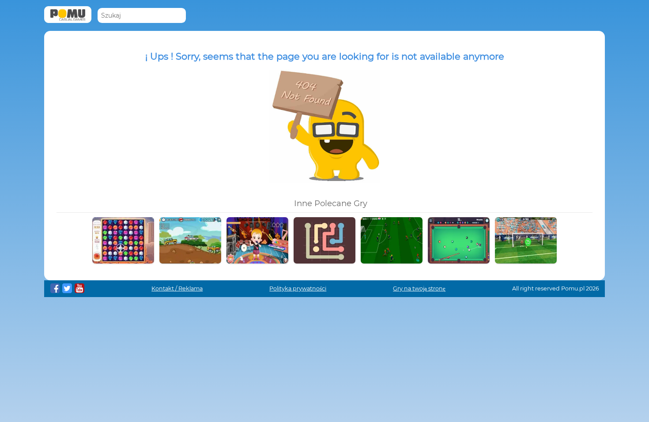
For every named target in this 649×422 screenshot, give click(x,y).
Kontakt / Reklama (177, 288)
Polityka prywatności (297, 288)
